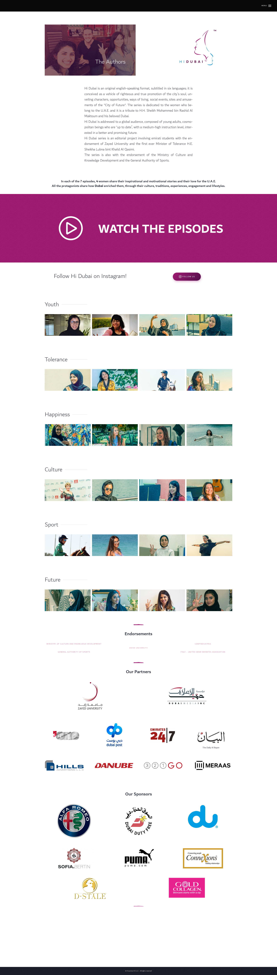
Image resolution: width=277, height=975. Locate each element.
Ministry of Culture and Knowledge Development (74, 644)
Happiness (57, 414)
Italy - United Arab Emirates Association (202, 652)
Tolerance (56, 359)
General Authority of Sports (74, 652)
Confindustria (203, 644)
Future (52, 580)
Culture (53, 469)
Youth (52, 304)
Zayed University (138, 648)
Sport (51, 524)
